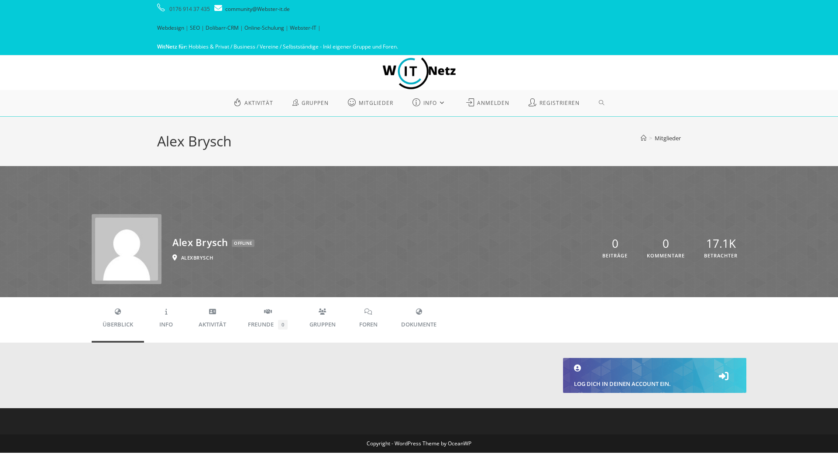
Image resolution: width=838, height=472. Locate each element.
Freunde (266, 324)
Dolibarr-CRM (222, 27)
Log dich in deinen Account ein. (622, 384)
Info (166, 324)
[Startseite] (643, 138)
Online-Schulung (264, 27)
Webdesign (170, 27)
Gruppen (322, 324)
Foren (368, 324)
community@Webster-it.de (257, 9)
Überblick (118, 324)
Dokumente (418, 324)
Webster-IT (303, 27)
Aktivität (212, 324)
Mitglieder (668, 138)
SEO (195, 27)
